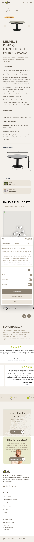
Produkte (11, 9)
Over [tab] (28, 243)
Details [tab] (17, 243)
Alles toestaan (17, 291)
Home (5, 9)
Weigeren (17, 301)
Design (5, 512)
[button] (22, 232)
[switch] (30, 275)
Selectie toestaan (17, 296)
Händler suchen (16, 432)
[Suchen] (24, 2)
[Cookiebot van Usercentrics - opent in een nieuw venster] (25, 239)
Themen (5, 509)
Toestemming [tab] (6, 243)
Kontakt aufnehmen (15, 459)
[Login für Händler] (31, 2)
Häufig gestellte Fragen (10, 499)
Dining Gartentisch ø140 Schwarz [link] (12, 11)
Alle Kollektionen (8, 506)
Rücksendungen (7, 496)
